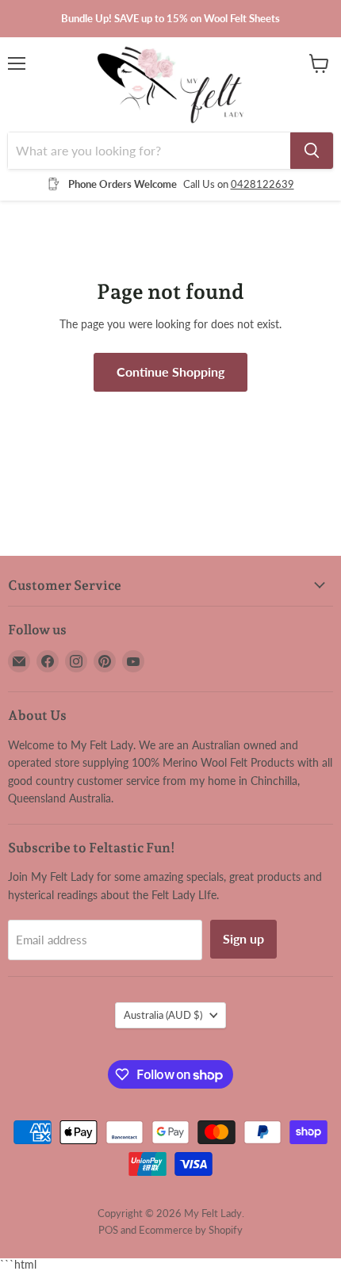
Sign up (243, 938)
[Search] (311, 150)
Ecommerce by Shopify (191, 1229)
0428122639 (262, 184)
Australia (163, 1015)
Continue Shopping (170, 371)
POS (108, 1229)
